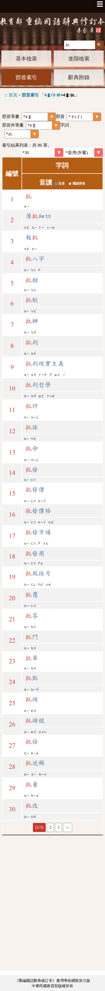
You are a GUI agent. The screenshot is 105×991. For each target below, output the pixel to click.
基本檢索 (26, 59)
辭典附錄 (79, 77)
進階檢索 (79, 59)
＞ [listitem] (67, 827)
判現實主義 (44, 363)
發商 (35, 553)
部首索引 (26, 77)
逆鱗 (35, 763)
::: (6, 95)
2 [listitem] (50, 827)
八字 (35, 258)
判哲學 (38, 385)
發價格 (38, 511)
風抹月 (38, 573)
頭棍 (35, 720)
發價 (35, 489)
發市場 (38, 532)
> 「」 (41, 95)
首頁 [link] (13, 95)
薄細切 (38, 216)
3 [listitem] (58, 827)
